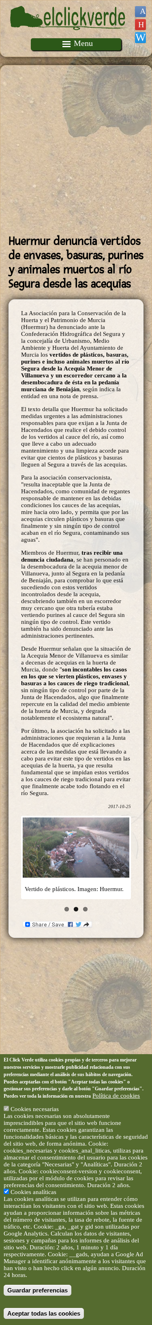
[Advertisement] (76, 150)
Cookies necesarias (35, 1109)
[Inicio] (69, 34)
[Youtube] (140, 24)
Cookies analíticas (33, 1192)
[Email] (140, 37)
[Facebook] (140, 11)
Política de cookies (116, 1095)
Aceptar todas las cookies (43, 1313)
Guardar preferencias (37, 1290)
